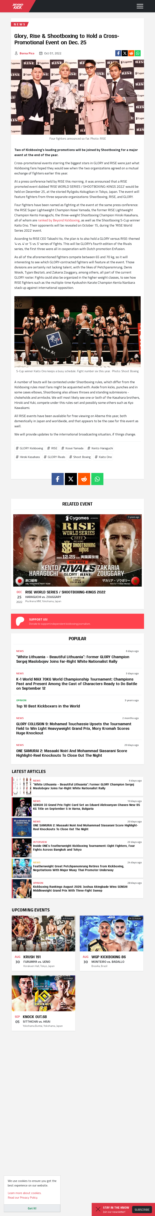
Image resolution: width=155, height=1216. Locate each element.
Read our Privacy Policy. (23, 1197)
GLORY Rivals (56, 457)
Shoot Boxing (82, 457)
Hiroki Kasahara (30, 457)
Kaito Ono (105, 457)
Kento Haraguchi (102, 448)
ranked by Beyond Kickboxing (59, 220)
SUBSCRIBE (142, 1209)
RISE (54, 448)
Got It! (32, 1208)
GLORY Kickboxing (31, 448)
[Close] (98, 1209)
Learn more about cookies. (24, 1193)
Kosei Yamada (74, 448)
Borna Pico (27, 53)
